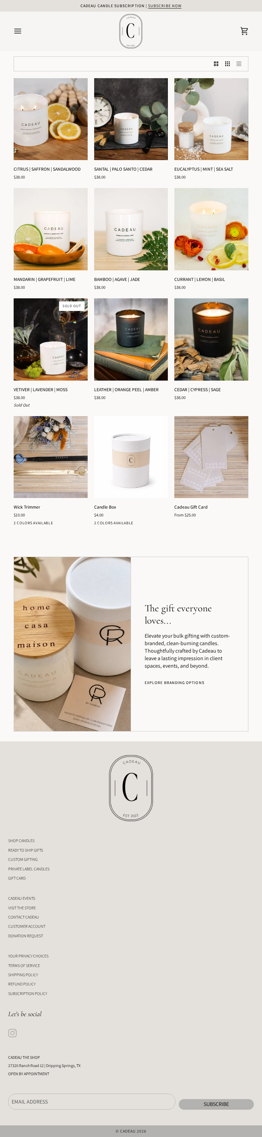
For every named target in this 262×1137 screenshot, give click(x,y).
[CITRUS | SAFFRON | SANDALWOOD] (51, 119)
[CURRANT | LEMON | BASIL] (211, 229)
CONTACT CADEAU (23, 917)
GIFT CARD (17, 878)
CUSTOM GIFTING (23, 859)
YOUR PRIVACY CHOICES (28, 955)
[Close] (181, 550)
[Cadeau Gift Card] (211, 457)
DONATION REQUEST (25, 935)
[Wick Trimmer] (51, 457)
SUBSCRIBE (216, 1104)
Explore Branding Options (174, 682)
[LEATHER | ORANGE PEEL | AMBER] (131, 339)
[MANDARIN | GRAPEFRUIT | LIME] (51, 229)
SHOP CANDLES (21, 840)
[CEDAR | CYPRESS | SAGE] (211, 339)
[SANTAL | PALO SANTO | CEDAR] (131, 119)
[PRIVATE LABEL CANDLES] (72, 644)
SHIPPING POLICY (23, 974)
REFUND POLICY (21, 983)
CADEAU (128, 1131)
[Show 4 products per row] (240, 64)
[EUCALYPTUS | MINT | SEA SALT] (211, 119)
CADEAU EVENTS (21, 898)
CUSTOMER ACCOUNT (26, 926)
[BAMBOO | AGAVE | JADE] (131, 229)
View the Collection (131, 582)
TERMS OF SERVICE (24, 965)
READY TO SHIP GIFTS (25, 850)
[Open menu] (24, 31)
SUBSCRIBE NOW (164, 5)
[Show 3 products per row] (227, 64)
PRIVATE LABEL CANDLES (28, 868)
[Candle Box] (131, 457)
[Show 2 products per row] (216, 64)
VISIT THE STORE (22, 907)
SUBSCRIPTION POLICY (27, 993)
